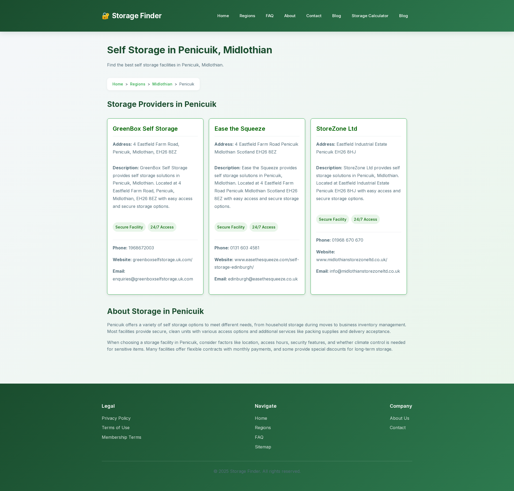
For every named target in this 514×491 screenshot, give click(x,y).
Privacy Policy (116, 418)
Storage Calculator (370, 15)
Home (223, 15)
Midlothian (162, 84)
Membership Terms (121, 437)
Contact (314, 15)
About (290, 15)
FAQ (270, 15)
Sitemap (263, 446)
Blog (336, 15)
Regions (247, 15)
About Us (399, 418)
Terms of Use (116, 427)
